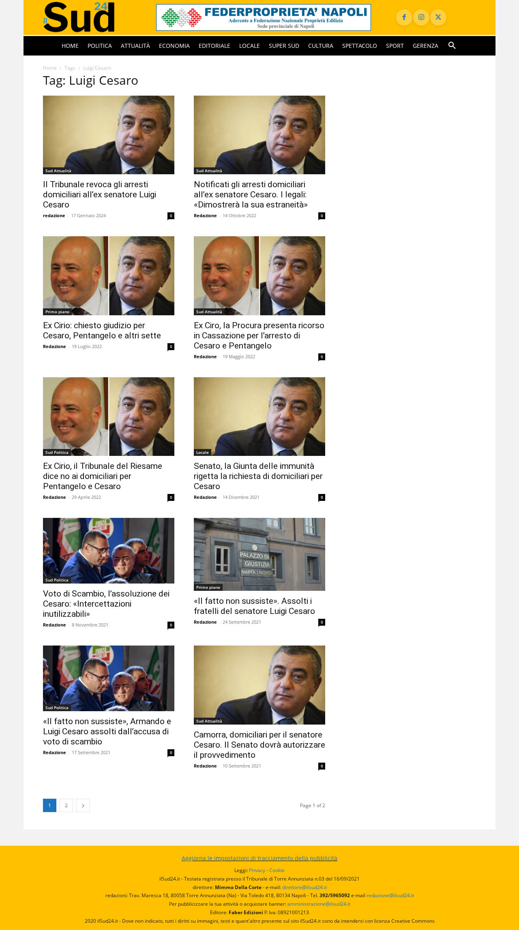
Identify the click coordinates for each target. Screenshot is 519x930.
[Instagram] (421, 17)
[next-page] (83, 805)
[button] (452, 46)
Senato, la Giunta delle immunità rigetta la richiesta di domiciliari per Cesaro (258, 476)
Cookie (277, 870)
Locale (202, 452)
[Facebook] (404, 17)
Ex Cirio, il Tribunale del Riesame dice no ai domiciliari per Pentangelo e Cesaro (102, 476)
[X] (438, 17)
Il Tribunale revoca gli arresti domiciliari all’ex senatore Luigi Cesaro (99, 195)
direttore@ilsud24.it (304, 887)
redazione (54, 215)
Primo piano (57, 311)
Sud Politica (57, 452)
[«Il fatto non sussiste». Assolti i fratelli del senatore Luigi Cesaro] (259, 554)
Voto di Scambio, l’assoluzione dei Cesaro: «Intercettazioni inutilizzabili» (106, 604)
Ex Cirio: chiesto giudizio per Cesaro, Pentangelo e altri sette (102, 330)
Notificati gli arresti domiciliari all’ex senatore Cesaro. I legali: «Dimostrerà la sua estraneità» (251, 195)
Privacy (257, 870)
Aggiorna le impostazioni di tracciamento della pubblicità (259, 858)
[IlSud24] (90, 17)
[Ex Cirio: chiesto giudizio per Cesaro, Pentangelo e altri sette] (108, 275)
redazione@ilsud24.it (390, 895)
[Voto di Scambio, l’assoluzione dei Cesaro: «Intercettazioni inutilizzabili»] (108, 551)
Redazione (205, 215)
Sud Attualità (58, 170)
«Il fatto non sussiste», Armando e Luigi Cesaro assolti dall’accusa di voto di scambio (107, 731)
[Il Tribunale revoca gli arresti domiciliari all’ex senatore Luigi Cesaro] (108, 135)
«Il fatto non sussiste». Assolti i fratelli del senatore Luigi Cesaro (254, 606)
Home (50, 67)
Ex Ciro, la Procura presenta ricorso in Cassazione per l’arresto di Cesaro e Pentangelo (259, 336)
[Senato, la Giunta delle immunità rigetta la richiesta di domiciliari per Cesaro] (259, 416)
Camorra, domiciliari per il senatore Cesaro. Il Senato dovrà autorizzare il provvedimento (259, 745)
